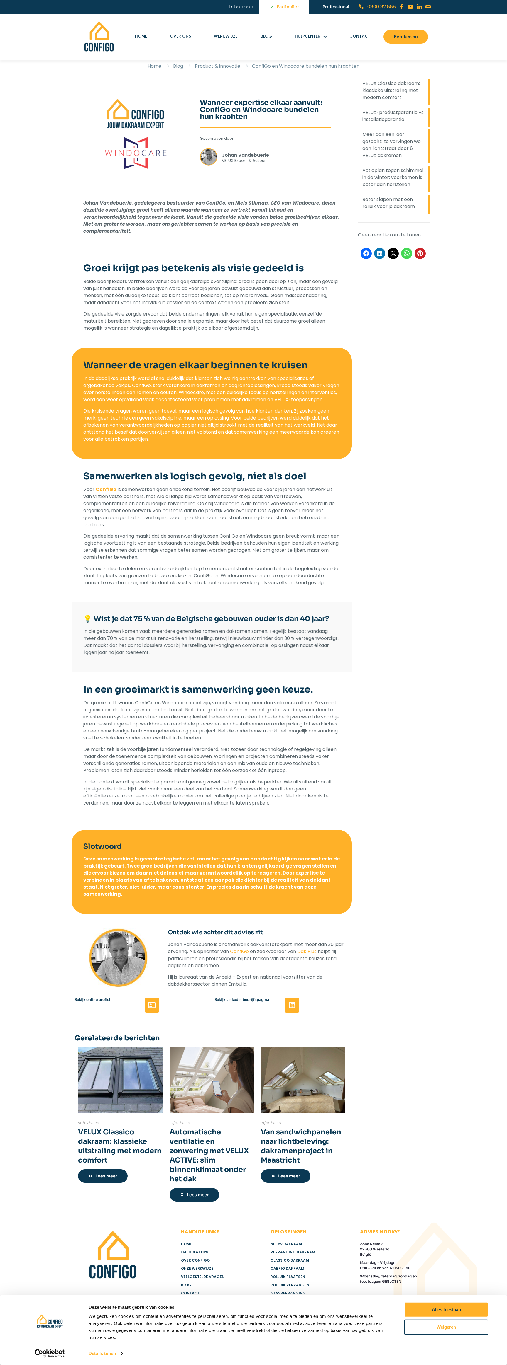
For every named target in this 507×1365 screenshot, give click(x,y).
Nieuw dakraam (286, 1243)
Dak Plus (307, 951)
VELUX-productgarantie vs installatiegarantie (393, 116)
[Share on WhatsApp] (406, 253)
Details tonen (102, 1353)
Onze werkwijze (197, 1268)
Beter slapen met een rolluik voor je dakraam (388, 203)
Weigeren (446, 1326)
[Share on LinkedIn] (379, 253)
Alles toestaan (446, 1309)
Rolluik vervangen (290, 1284)
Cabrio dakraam (287, 1268)
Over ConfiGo (195, 1260)
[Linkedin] (292, 1005)
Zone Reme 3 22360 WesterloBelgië (374, 1249)
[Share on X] (393, 253)
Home (154, 66)
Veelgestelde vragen (202, 1276)
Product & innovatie (217, 66)
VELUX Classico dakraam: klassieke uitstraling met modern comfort (391, 90)
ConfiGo (239, 951)
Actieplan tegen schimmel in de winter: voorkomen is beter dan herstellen (392, 177)
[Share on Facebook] (366, 253)
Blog (178, 66)
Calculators (194, 1252)
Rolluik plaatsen (288, 1276)
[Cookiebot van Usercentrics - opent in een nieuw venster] (49, 1353)
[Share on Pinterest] (420, 253)
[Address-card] (152, 1005)
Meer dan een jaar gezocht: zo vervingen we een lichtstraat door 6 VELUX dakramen (391, 145)
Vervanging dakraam (293, 1252)
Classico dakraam (290, 1260)
